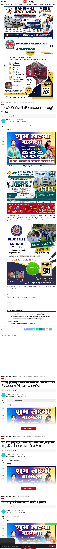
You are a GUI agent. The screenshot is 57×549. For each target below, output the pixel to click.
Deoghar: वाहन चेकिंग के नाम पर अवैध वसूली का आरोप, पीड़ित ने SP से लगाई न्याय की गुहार (25, 318)
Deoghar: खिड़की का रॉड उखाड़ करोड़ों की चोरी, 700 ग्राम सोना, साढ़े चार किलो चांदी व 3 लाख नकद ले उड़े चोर (29, 316)
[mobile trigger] (2, 1)
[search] (51, 1)
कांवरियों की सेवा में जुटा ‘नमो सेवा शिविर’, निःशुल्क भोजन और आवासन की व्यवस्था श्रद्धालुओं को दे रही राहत (27, 314)
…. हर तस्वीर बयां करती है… (13, 321)
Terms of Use (30, 546)
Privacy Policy (21, 546)
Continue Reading (28, 428)
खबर (2, 104)
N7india (8, 119)
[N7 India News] (28, 1)
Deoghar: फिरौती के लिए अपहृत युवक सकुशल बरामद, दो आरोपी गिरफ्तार (21, 323)
